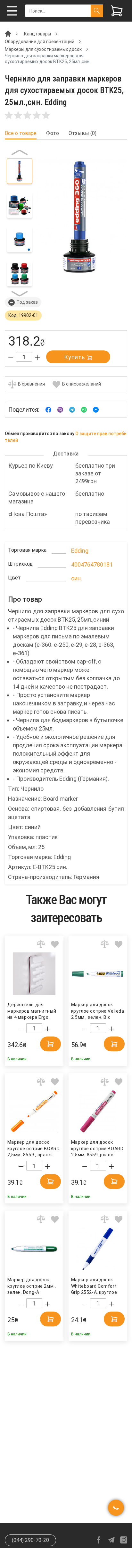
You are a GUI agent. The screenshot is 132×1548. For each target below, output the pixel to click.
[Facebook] (48, 409)
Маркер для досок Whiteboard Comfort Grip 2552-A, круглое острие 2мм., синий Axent (94, 1286)
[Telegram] (72, 409)
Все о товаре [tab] (21, 133)
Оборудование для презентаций (39, 41)
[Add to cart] (50, 1044)
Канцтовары (37, 33)
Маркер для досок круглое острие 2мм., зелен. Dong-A (31, 1286)
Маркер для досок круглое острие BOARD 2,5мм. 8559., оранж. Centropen (33, 1149)
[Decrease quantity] (10, 357)
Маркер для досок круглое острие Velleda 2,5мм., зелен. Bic (97, 1011)
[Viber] (60, 409)
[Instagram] (123, 1539)
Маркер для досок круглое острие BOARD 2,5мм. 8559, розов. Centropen (97, 1149)
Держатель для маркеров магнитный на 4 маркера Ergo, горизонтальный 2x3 (31, 1011)
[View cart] (116, 11)
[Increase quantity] (37, 357)
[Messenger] (96, 409)
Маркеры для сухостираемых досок (43, 49)
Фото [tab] (52, 133)
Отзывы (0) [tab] (82, 133)
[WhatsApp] (84, 409)
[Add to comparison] (41, 944)
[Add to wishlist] (55, 944)
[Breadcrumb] (8, 33)
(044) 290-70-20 (30, 1540)
